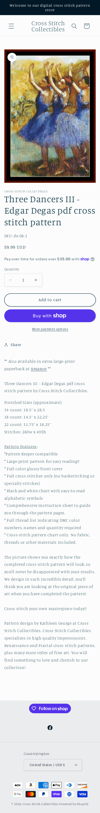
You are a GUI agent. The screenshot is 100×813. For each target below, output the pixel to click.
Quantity (11, 269)
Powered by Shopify (73, 804)
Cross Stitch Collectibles (40, 804)
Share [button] (16, 344)
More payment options (50, 329)
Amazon (39, 368)
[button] (11, 26)
